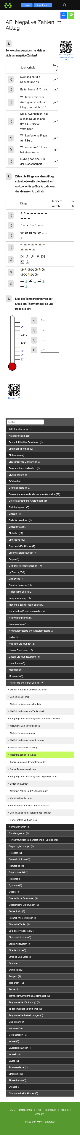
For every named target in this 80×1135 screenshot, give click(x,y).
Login (27, 5)
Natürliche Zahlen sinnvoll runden (27, 740)
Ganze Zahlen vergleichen (23, 769)
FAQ (38, 1110)
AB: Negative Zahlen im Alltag (33, 25)
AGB (12, 1110)
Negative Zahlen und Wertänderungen (29, 791)
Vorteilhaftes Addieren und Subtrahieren (30, 805)
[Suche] (65, 5)
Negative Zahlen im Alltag (23, 755)
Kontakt (64, 1110)
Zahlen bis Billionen (20, 697)
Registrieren (42, 5)
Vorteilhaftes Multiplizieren (23, 820)
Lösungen (13, 398)
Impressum (50, 1110)
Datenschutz (25, 1110)
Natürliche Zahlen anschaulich (25, 704)
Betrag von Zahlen (19, 784)
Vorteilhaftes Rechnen (21, 798)
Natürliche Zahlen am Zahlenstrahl (27, 711)
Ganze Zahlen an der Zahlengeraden (28, 762)
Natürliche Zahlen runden (23, 733)
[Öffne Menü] (75, 5)
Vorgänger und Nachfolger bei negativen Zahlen (34, 776)
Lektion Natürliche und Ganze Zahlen (28, 689)
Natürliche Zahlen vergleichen (25, 726)
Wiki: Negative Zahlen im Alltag (65, 56)
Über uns (39, 1114)
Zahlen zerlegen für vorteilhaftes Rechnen (30, 813)
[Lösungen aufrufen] (71, 15)
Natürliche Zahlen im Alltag (24, 747)
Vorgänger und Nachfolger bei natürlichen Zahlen (35, 718)
